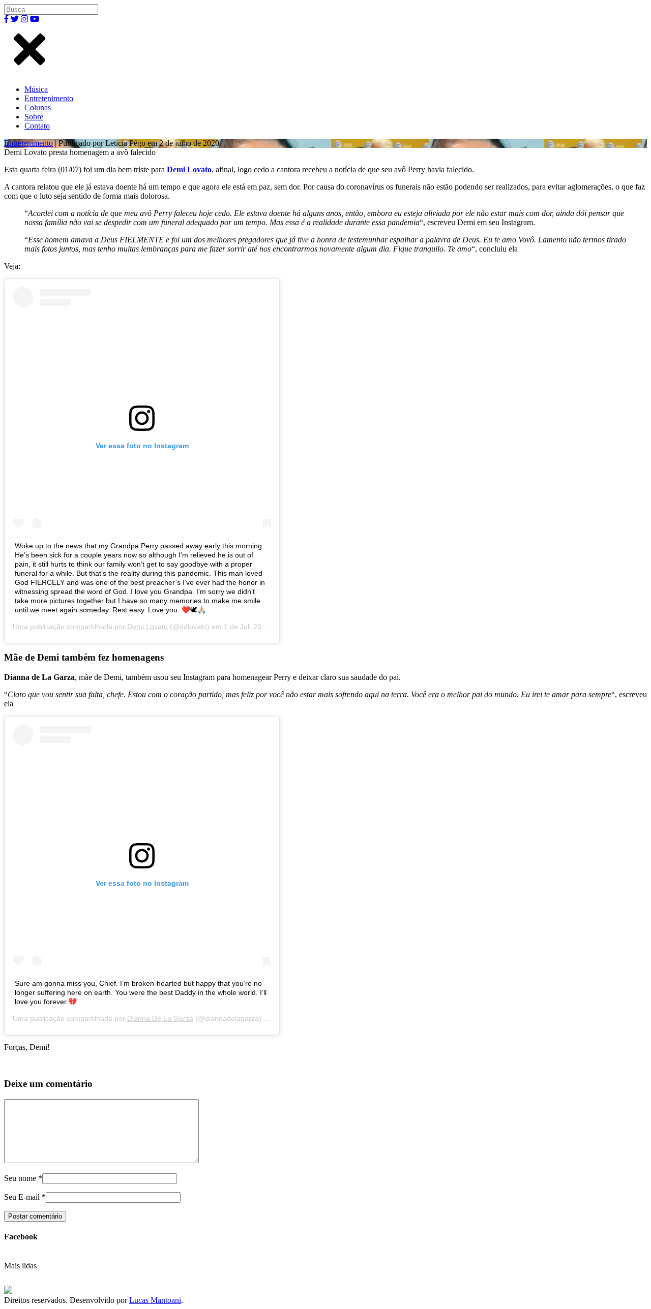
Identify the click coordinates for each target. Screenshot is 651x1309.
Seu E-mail (22, 1197)
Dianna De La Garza (160, 1018)
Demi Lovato (189, 169)
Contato (37, 125)
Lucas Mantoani (155, 1300)
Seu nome (20, 1178)
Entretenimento (48, 98)
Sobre (33, 116)
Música (36, 89)
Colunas (37, 107)
